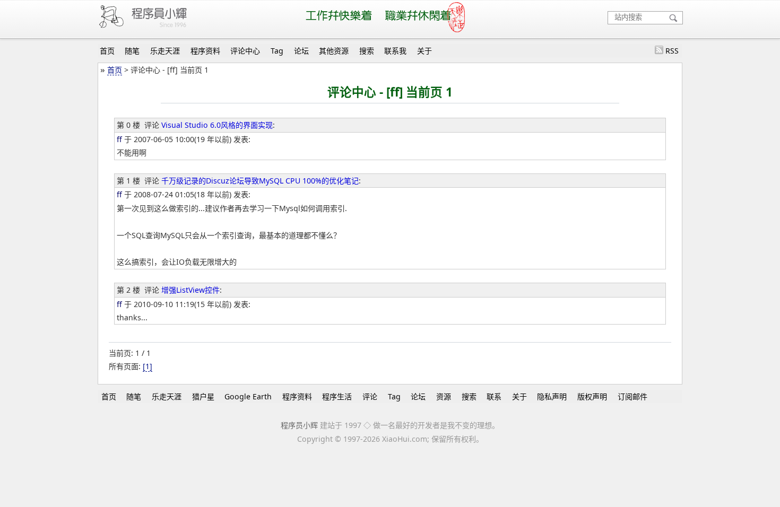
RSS (672, 51)
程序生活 (337, 396)
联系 (494, 396)
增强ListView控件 (190, 290)
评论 (369, 396)
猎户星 (203, 396)
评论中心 (245, 51)
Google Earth (248, 396)
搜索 (366, 51)
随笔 (132, 51)
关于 (424, 51)
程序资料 (205, 51)
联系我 (395, 51)
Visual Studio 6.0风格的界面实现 (217, 125)
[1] (147, 366)
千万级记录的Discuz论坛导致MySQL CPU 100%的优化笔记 (260, 181)
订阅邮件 (632, 396)
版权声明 (592, 396)
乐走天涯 (165, 51)
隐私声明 (552, 396)
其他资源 (334, 51)
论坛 (301, 51)
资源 (443, 396)
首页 (107, 51)
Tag (277, 51)
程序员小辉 (299, 425)
